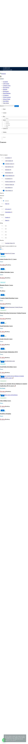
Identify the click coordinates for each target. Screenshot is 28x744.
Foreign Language (7, 97)
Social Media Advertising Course (8, 366)
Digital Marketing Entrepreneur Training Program (13, 313)
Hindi (7, 220)
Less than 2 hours (10, 243)
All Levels (8, 209)
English (7, 217)
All (7, 200)
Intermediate (8, 212)
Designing (5, 89)
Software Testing (6, 99)
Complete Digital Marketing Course (9, 298)
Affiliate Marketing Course (7, 272)
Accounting (5, 81)
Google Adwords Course (6, 339)
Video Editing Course (5, 400)
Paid (7, 203)
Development (6, 91)
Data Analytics (6, 87)
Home (4, 137)
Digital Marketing (7, 93)
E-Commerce (6, 95)
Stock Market (6, 101)
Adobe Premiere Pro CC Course (8, 259)
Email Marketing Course (6, 326)
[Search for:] (7, 106)
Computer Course (6, 85)
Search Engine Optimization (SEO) (9, 352)
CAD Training (6, 83)
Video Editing (6, 103)
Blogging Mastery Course (6, 285)
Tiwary (1, 261)
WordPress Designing (5, 413)
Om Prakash (2, 388)
